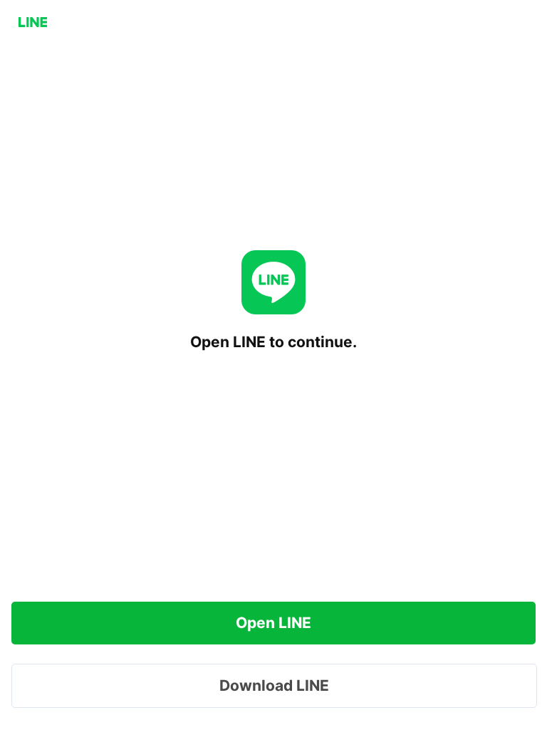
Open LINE (273, 623)
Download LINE (274, 685)
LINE (33, 22)
